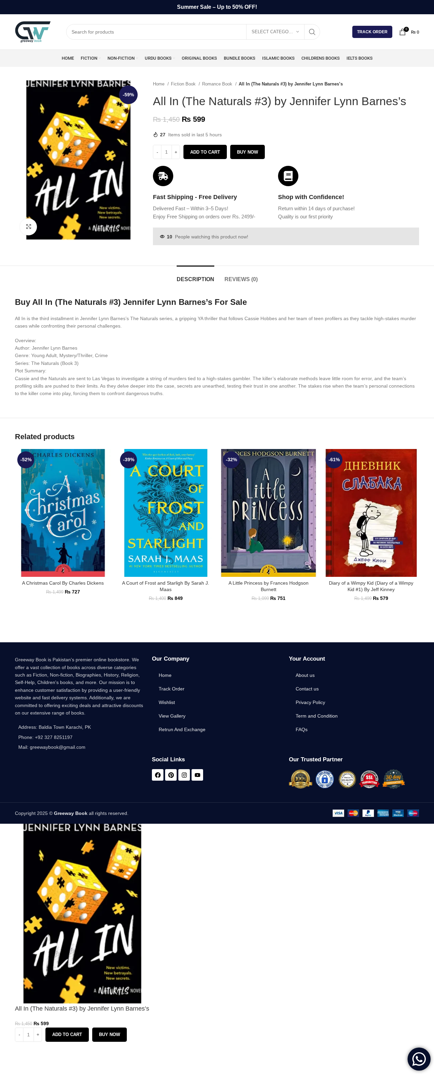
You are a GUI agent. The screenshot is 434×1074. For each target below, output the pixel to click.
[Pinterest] (171, 775)
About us (305, 675)
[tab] (195, 276)
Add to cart (205, 152)
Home (159, 83)
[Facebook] (157, 775)
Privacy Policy (310, 702)
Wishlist (167, 702)
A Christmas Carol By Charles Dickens (63, 583)
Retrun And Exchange (182, 729)
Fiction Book (184, 83)
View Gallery (172, 716)
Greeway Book (70, 813)
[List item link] (80, 737)
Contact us (307, 688)
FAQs (302, 729)
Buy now (247, 152)
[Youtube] (197, 775)
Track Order (372, 32)
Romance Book (218, 83)
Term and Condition (317, 716)
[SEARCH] (312, 32)
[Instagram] (184, 775)
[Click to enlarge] (28, 226)
